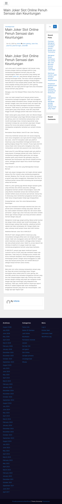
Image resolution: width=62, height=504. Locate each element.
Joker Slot (34, 43)
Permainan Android (28, 340)
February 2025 (8, 384)
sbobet (24, 343)
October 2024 (7, 397)
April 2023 (6, 454)
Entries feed (46, 330)
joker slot (16, 76)
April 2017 (6, 492)
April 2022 (6, 466)
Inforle (19, 43)
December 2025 (8, 352)
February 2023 (8, 460)
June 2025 (6, 371)
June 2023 (6, 447)
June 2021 (6, 489)
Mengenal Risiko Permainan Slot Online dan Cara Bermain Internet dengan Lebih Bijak (51, 63)
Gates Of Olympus (28, 330)
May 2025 (6, 374)
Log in (44, 327)
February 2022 (8, 473)
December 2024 (8, 390)
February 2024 (8, 422)
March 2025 (7, 381)
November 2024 (8, 394)
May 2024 (6, 413)
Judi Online (26, 333)
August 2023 (7, 441)
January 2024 (7, 425)
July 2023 (6, 444)
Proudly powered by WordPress (21, 501)
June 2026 (6, 333)
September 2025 (8, 362)
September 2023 (8, 438)
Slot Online (25, 352)
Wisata (24, 362)
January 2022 (7, 476)
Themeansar (45, 501)
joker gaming (27, 43)
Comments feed (47, 333)
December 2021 (8, 479)
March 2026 (7, 343)
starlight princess (28, 355)
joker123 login (16, 45)
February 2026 (8, 346)
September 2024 (8, 400)
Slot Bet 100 (26, 346)
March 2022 (7, 470)
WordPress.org (46, 336)
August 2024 (7, 403)
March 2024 (7, 419)
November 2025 (8, 355)
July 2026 (6, 330)
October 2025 (7, 359)
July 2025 (6, 368)
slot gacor (25, 349)
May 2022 (6, 463)
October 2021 (7, 482)
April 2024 (6, 416)
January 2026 (7, 349)
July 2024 (6, 406)
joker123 (9, 45)
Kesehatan (25, 336)
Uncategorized (9, 26)
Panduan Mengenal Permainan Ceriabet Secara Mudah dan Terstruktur (51, 46)
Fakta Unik (25, 327)
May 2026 (6, 336)
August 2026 (7, 327)
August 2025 (7, 365)
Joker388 (25, 45)
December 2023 (8, 428)
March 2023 (7, 457)
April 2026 (6, 340)
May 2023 (6, 451)
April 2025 (6, 378)
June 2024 (6, 409)
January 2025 (7, 387)
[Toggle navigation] (6, 3)
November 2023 (8, 432)
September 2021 (8, 485)
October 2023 (7, 435)
